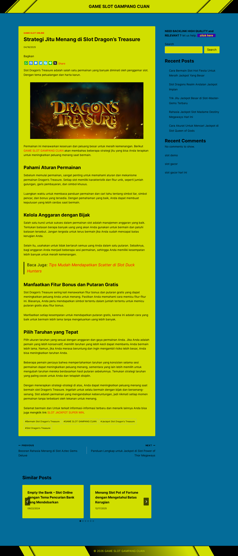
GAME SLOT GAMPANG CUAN (80, 421)
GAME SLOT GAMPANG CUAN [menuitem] (44, 150)
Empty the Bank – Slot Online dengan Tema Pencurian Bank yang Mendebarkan (51, 497)
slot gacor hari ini (176, 172)
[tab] (80, 521)
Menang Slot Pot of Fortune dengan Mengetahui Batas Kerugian (116, 497)
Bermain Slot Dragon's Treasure (42, 421)
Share (61, 63)
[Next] (146, 501)
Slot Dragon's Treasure (37, 428)
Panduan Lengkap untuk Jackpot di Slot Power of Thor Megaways (123, 450)
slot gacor (171, 164)
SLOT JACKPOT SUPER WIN (65, 412)
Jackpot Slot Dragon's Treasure (118, 421)
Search (169, 44)
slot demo (171, 155)
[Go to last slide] (27, 501)
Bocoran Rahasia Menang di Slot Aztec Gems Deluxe (47, 450)
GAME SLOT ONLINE (34, 33)
